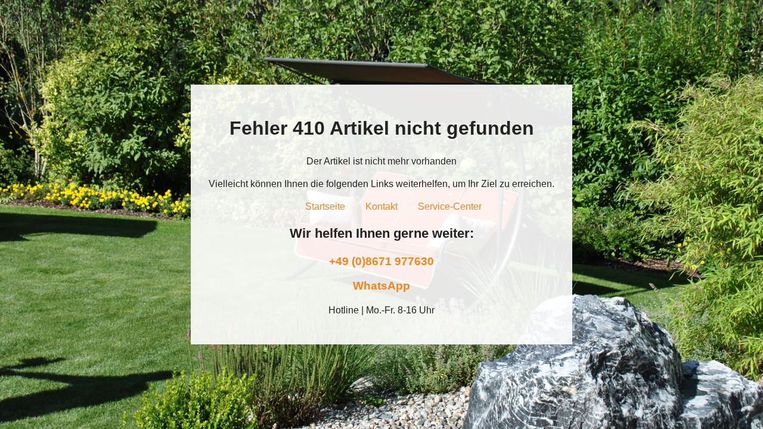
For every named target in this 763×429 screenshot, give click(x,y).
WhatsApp (381, 285)
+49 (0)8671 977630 (381, 261)
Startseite (325, 206)
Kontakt (381, 206)
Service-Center (450, 206)
